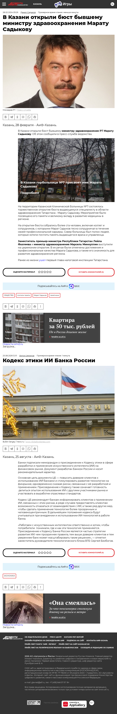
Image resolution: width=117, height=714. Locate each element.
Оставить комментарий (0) (91, 272)
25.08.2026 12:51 (10, 355)
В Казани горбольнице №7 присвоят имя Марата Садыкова (61, 184)
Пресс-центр (56, 637)
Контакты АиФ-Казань (97, 641)
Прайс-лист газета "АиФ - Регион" (40, 644)
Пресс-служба (24, 110)
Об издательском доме (36, 637)
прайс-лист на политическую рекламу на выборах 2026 (51, 648)
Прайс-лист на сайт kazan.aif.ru (74, 644)
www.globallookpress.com (38, 442)
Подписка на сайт (75, 641)
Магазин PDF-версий (73, 637)
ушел (42, 260)
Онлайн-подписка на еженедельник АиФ (44, 641)
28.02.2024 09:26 (10, 12)
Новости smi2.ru (13, 344)
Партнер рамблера (51, 703)
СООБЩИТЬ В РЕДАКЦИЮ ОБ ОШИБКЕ (97, 648)
